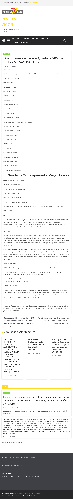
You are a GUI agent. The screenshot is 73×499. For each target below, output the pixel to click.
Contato (44, 38)
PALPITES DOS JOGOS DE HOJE (30, 476)
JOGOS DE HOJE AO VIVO (12, 476)
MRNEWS (8, 474)
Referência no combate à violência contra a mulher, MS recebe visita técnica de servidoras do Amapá (53, 320)
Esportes (15, 38)
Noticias (35, 38)
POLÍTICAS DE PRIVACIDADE (21, 43)
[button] (49, 38)
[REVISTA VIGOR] (4, 40)
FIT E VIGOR (25, 38)
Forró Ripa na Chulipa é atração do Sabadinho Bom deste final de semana (36, 344)
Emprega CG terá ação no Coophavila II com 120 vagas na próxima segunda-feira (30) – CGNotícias (60, 345)
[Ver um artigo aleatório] (69, 40)
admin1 (20, 407)
